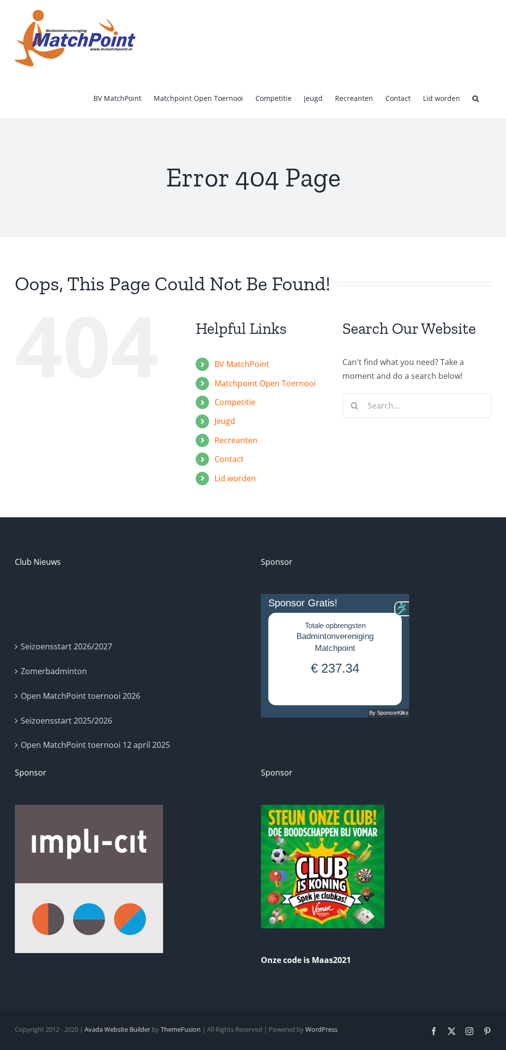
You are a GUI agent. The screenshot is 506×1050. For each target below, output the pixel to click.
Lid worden (235, 478)
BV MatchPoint (241, 364)
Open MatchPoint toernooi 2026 (80, 695)
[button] (475, 97)
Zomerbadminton (54, 671)
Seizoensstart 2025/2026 (66, 720)
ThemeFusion (181, 1029)
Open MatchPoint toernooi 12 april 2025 (95, 744)
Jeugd (224, 420)
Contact (229, 459)
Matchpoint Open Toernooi (265, 383)
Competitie (234, 402)
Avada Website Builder (117, 1029)
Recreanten (235, 440)
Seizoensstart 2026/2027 (66, 646)
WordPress (321, 1029)
